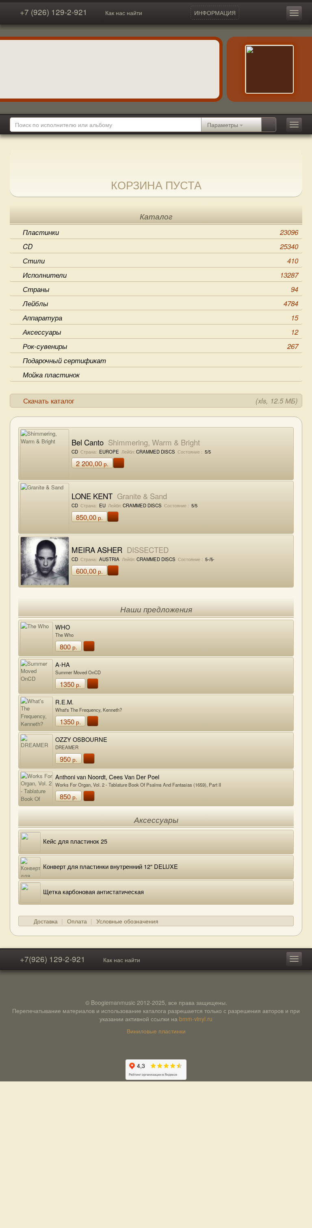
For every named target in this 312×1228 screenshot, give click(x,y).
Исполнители (160, 275)
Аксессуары (160, 332)
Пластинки (160, 232)
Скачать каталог (160, 401)
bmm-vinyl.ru (195, 1019)
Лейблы (160, 303)
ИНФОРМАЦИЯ (215, 13)
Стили (160, 260)
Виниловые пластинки (156, 1031)
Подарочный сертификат (64, 360)
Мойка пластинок (51, 374)
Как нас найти (123, 13)
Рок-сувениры (160, 346)
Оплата (77, 921)
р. (92, 463)
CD (160, 246)
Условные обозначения (127, 921)
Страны (160, 289)
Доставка (46, 921)
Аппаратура (160, 317)
